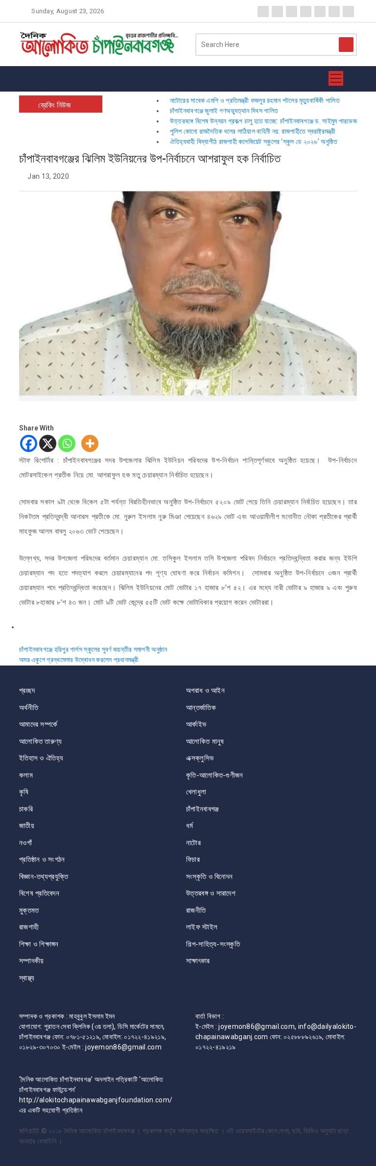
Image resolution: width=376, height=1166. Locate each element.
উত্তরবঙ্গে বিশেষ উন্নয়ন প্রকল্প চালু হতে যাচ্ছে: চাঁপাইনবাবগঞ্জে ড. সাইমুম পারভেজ (263, 121)
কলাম (26, 775)
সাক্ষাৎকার (198, 960)
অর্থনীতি (28, 707)
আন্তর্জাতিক (201, 707)
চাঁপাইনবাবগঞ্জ (202, 809)
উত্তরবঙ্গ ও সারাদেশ (210, 893)
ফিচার (193, 859)
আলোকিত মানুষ (205, 741)
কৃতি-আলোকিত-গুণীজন (214, 775)
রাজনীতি (196, 910)
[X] (47, 443)
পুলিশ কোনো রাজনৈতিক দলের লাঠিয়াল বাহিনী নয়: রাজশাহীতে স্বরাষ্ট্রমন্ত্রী (252, 131)
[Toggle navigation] (336, 79)
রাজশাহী (29, 927)
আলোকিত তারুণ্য (40, 741)
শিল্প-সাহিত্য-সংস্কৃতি (213, 944)
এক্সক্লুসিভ (199, 758)
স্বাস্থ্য (27, 978)
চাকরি (26, 809)
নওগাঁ (25, 842)
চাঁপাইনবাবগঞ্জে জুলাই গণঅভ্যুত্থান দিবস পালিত (224, 111)
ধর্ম (189, 825)
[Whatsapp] (66, 443)
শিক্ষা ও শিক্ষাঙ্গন (39, 944)
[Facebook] (28, 443)
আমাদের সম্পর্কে (38, 724)
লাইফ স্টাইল (201, 927)
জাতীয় (26, 825)
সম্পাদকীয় (31, 960)
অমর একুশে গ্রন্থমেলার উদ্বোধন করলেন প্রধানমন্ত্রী (79, 660)
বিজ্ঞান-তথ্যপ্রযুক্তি (43, 876)
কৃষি (24, 791)
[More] (89, 443)
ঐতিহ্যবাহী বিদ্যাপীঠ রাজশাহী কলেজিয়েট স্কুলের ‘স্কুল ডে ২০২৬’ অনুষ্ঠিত (253, 141)
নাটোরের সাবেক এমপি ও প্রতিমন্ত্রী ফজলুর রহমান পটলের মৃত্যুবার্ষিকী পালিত (254, 100)
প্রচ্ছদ (27, 690)
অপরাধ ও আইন (205, 690)
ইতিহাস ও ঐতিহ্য (41, 758)
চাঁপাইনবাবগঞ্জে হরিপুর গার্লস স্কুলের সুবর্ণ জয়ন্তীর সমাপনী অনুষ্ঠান (93, 649)
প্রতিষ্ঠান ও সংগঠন (42, 859)
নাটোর (193, 842)
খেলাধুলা (196, 791)
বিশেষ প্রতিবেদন (39, 893)
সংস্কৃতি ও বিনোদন (209, 876)
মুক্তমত (29, 910)
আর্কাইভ (196, 724)
